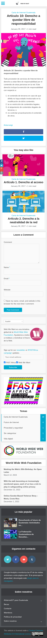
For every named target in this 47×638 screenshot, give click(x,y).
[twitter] (7, 559)
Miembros (8, 613)
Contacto (7, 608)
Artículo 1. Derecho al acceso (23, 182)
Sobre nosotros (10, 621)
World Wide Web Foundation (23, 462)
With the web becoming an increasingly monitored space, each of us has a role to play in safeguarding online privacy (22, 484)
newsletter (21, 350)
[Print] (1, 173)
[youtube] (24, 559)
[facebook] (15, 559)
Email (7, 278)
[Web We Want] (23, 3)
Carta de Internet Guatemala (23, 12)
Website (7, 290)
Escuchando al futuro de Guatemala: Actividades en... (30, 522)
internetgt (9, 125)
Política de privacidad (13, 617)
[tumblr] (32, 559)
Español (7, 321)
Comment (8, 242)
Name (7, 267)
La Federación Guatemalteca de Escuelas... (26, 534)
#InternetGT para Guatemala (16, 600)
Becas (6, 604)
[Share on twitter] (1, 165)
